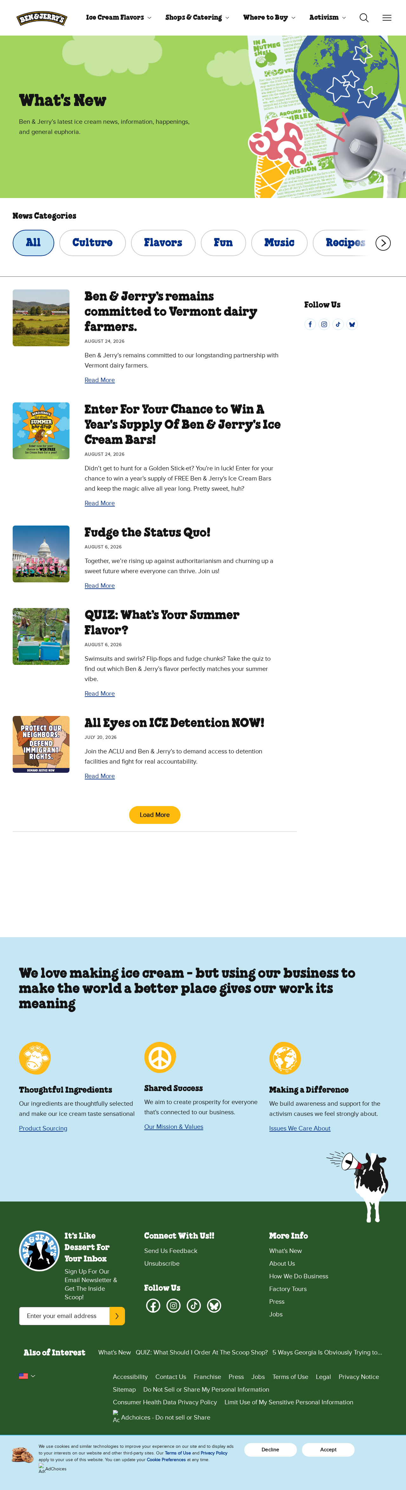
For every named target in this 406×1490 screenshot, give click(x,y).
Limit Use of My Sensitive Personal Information (289, 1402)
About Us (282, 1264)
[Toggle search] (364, 18)
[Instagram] (324, 324)
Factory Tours (288, 1289)
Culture (93, 243)
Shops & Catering (194, 18)
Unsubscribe (162, 1264)
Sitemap (124, 1390)
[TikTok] (338, 324)
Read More (100, 380)
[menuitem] (116, 17)
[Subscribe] (117, 1316)
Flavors (163, 243)
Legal (323, 1377)
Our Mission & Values (173, 1127)
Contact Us (170, 1377)
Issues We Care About (300, 1128)
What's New (285, 1251)
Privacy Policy (214, 1453)
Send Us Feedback (170, 1251)
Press (277, 1302)
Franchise (207, 1377)
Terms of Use (290, 1377)
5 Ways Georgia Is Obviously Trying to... (327, 1352)
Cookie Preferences (166, 1459)
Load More (155, 815)
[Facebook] (310, 324)
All (33, 243)
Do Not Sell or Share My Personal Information (206, 1390)
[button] (27, 1376)
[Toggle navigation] (387, 18)
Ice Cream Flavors (115, 18)
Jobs (276, 1314)
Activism (324, 18)
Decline (270, 1450)
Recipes (346, 243)
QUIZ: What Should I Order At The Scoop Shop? (202, 1352)
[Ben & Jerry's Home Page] (42, 18)
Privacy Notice (359, 1377)
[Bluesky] (352, 324)
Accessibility (130, 1377)
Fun (223, 243)
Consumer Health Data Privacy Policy (165, 1402)
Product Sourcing (43, 1128)
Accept (328, 1450)
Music (279, 243)
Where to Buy (265, 18)
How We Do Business (298, 1276)
